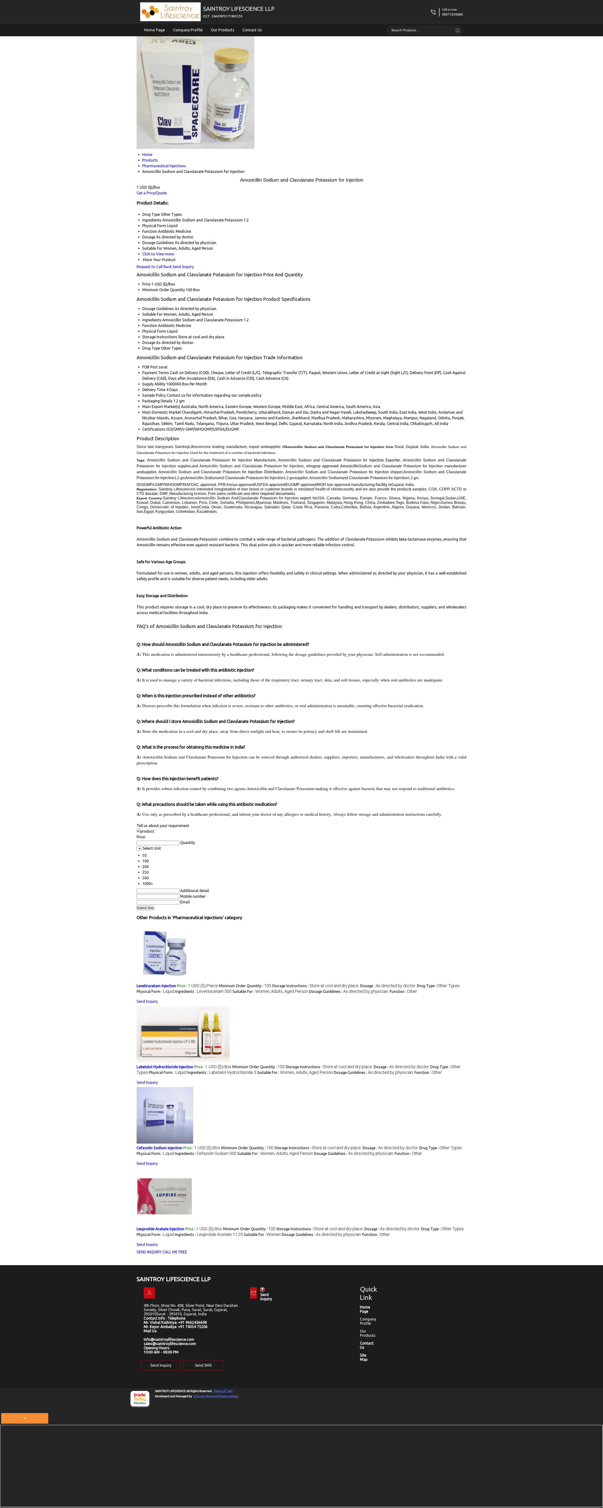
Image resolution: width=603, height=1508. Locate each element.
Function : (403, 991)
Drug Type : (438, 986)
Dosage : (388, 986)
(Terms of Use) (222, 1391)
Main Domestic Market (161, 412)
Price (146, 284)
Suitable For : (270, 991)
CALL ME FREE (175, 1252)
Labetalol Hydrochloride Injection (165, 1067)
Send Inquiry (183, 267)
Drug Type (151, 348)
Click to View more (158, 254)
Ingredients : (203, 991)
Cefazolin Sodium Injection (159, 1148)
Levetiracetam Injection (156, 986)
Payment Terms (155, 373)
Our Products (222, 30)
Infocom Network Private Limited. (216, 1396)
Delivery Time (153, 389)
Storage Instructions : (315, 986)
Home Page (154, 30)
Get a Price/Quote (152, 193)
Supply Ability (153, 384)
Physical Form (154, 331)
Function (149, 325)
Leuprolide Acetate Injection (160, 1229)
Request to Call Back (154, 267)
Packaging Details (157, 401)
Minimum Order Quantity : (245, 986)
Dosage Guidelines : (349, 991)
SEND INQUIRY (149, 1252)
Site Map (363, 1357)
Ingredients (151, 320)
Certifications (153, 429)
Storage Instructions (159, 337)
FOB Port (150, 367)
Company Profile (188, 30)
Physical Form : (155, 991)
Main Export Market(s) (161, 406)
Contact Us (252, 30)
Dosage (148, 342)
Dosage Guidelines (158, 308)
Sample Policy (154, 395)
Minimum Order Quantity (163, 290)
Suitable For (152, 314)
